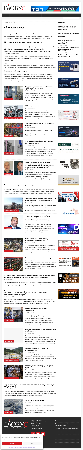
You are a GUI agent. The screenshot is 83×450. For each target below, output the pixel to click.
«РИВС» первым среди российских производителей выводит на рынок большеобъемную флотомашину (38, 218)
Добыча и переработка (11, 210)
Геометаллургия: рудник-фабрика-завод (18, 185)
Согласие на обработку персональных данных (66, 428)
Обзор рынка (8, 251)
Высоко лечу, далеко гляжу (35, 400)
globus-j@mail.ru (38, 428)
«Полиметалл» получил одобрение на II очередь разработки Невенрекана (68, 49)
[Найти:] (71, 18)
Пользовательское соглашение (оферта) (65, 431)
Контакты (57, 441)
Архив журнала (56, 15)
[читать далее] (37, 101)
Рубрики (37, 15)
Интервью (8, 228)
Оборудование (9, 153)
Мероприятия (9, 341)
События (13, 15)
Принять (12, 443)
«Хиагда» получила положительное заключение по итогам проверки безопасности (68, 35)
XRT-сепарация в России (34, 106)
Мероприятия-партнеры (25, 15)
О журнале (58, 421)
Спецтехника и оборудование (13, 118)
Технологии (8, 99)
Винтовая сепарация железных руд (38, 258)
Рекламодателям (59, 437)
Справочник (46, 15)
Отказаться (32, 443)
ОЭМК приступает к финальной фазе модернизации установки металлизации (67, 28)
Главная (5, 15)
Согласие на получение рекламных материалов (67, 434)
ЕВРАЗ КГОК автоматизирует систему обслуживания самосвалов (66, 42)
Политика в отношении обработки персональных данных (21, 447)
